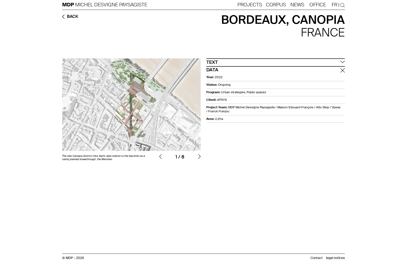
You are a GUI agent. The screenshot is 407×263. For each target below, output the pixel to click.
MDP (68, 4)
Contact (316, 258)
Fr (334, 4)
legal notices (335, 258)
